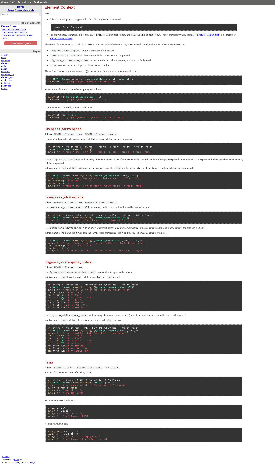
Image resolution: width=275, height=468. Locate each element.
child (3, 58)
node (3, 66)
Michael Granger (28, 462)
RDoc (16, 459)
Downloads (25, 2)
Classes (19, 10)
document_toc (7, 74)
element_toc (7, 77)
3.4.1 (13, 2)
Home (4, 2)
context (4, 55)
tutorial (4, 88)
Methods (29, 10)
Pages (10, 10)
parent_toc (6, 86)
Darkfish (14, 462)
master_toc (6, 80)
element (5, 63)
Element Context (9, 26)
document (5, 60)
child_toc (5, 72)
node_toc (5, 83)
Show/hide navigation (21, 43)
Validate (5, 456)
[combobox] (20, 14)
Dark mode (40, 2)
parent (4, 69)
